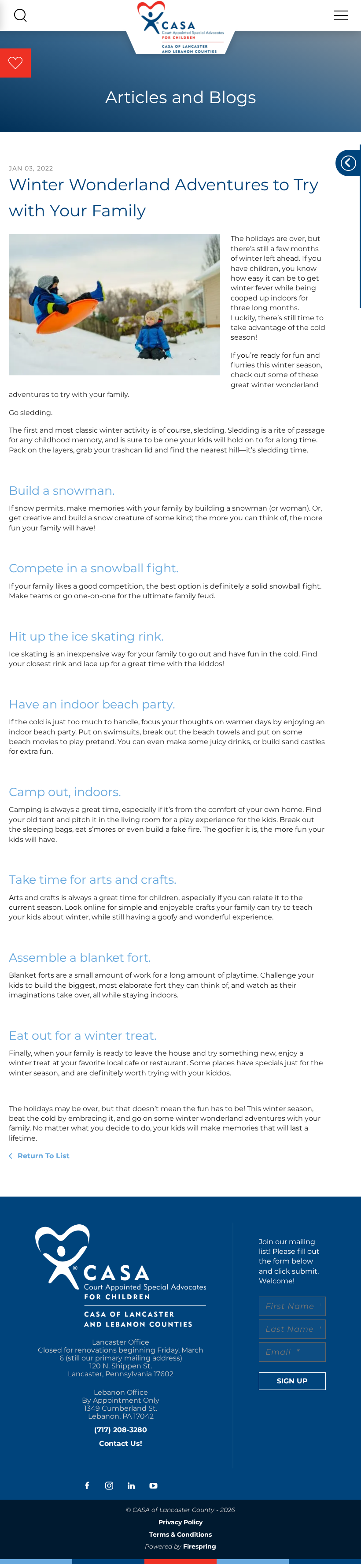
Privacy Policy (180, 1522)
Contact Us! (120, 1443)
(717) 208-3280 (120, 1430)
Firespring (199, 1546)
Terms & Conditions (180, 1534)
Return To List (42, 1156)
